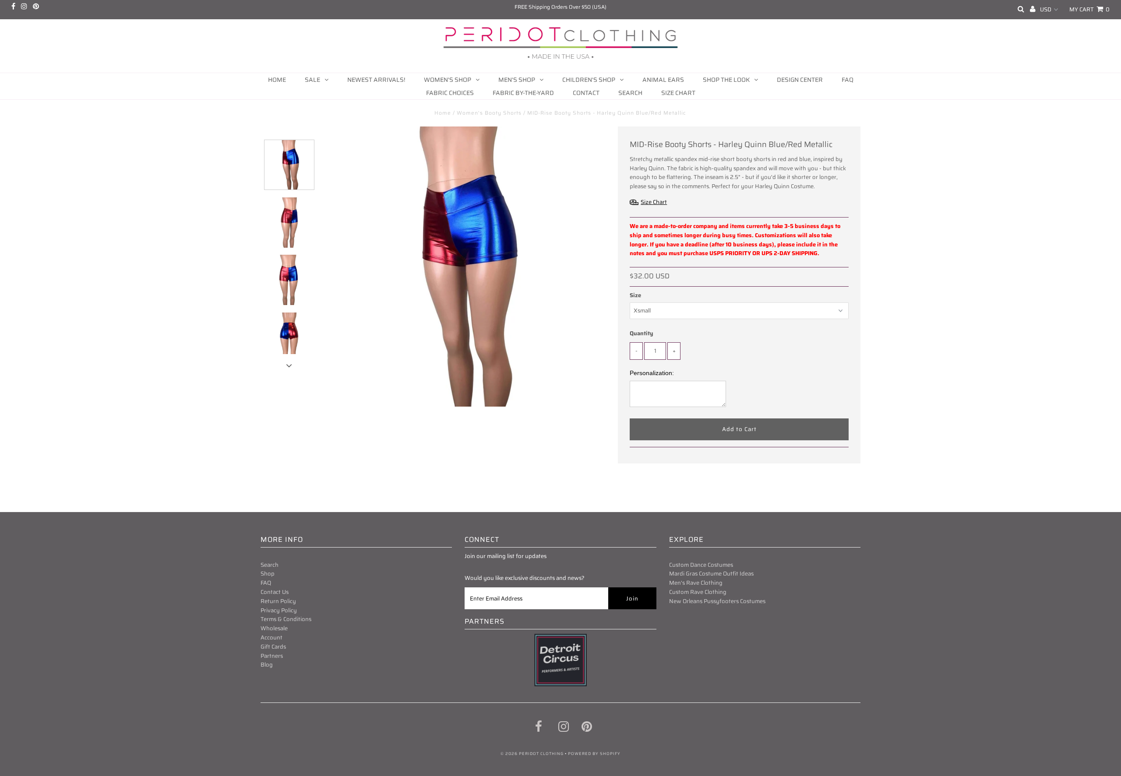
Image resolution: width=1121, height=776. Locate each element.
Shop (268, 573)
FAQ (847, 79)
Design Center (800, 79)
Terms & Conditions (286, 619)
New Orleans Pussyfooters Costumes (717, 601)
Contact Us (275, 592)
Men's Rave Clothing (696, 582)
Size (635, 295)
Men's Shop (516, 79)
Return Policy (278, 601)
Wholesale (274, 628)
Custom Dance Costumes (701, 564)
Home (277, 79)
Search (630, 93)
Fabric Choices (450, 93)
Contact (586, 93)
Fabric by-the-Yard (523, 93)
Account (271, 637)
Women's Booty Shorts (489, 113)
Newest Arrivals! (376, 79)
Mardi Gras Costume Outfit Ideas (711, 573)
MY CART (1089, 9)
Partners (272, 655)
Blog (267, 664)
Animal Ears (663, 79)
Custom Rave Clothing (697, 592)
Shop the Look (726, 79)
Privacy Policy (279, 610)
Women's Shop (447, 79)
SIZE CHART (678, 93)
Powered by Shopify (594, 754)
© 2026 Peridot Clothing (532, 754)
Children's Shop (588, 79)
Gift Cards (273, 646)
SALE (312, 79)
